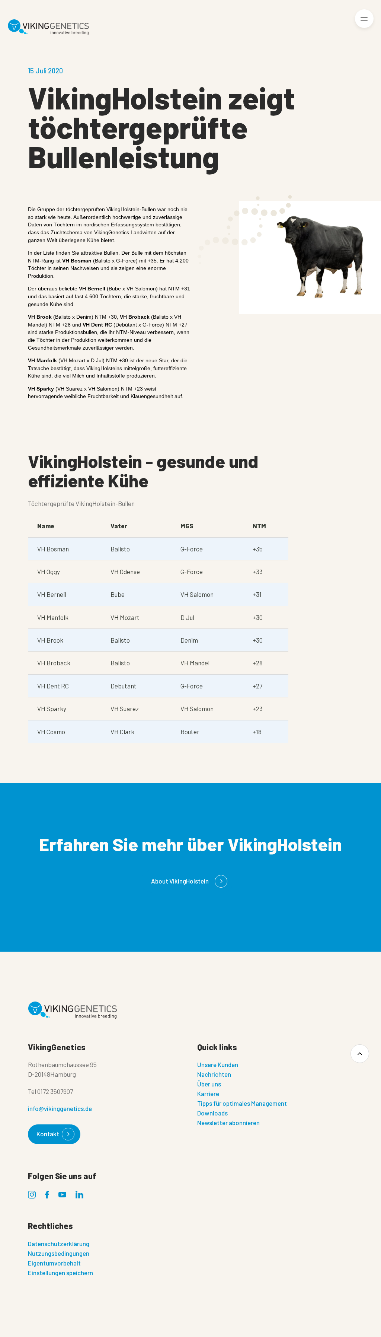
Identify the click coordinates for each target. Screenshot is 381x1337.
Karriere (208, 1093)
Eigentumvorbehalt (54, 1263)
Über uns (209, 1084)
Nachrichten (214, 1074)
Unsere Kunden (217, 1064)
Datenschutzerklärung (58, 1243)
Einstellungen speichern (60, 1272)
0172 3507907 (55, 1091)
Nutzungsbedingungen (58, 1253)
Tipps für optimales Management (242, 1103)
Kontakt (47, 1133)
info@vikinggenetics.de (60, 1108)
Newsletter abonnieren (228, 1122)
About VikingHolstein (180, 881)
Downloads (212, 1113)
